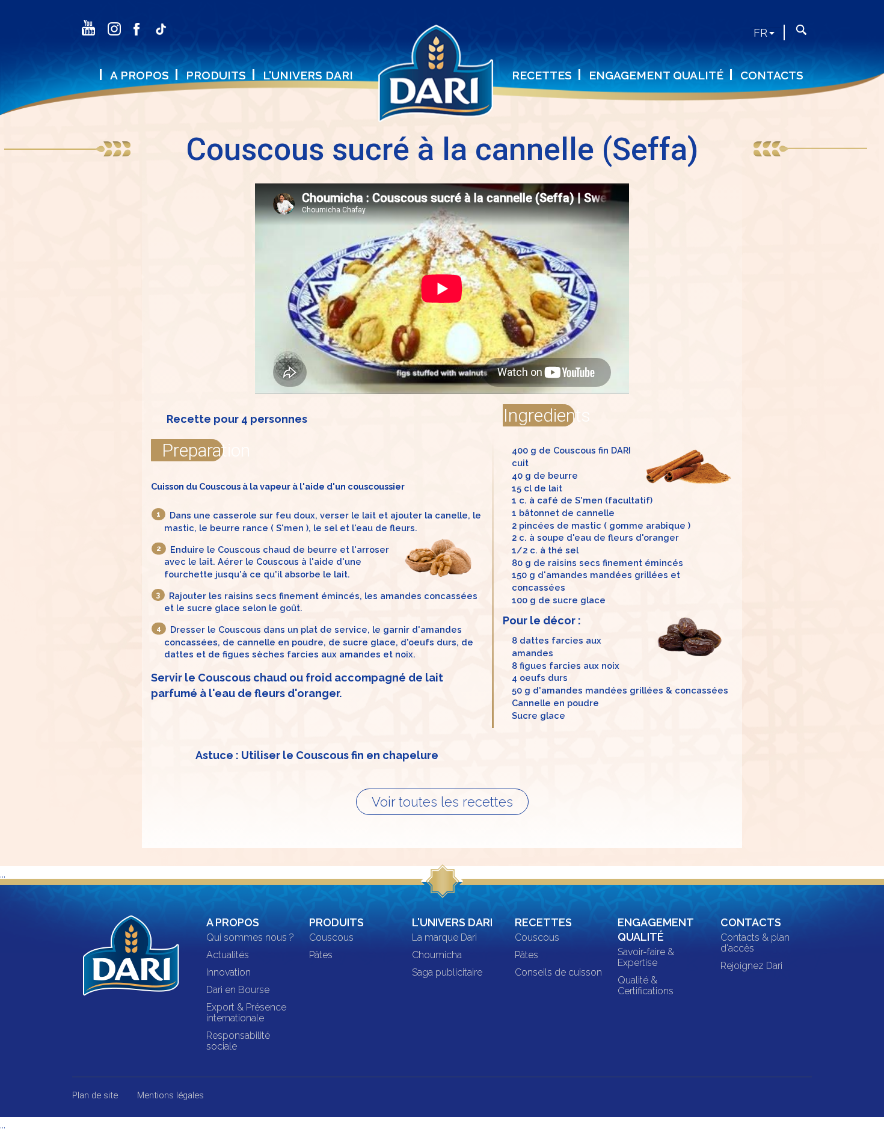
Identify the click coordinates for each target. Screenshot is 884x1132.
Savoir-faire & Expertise (646, 957)
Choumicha (437, 955)
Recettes (542, 75)
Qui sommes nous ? (250, 937)
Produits (216, 75)
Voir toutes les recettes (442, 802)
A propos (139, 75)
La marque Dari (444, 937)
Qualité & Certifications (646, 986)
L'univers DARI (308, 75)
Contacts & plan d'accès (755, 943)
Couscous (331, 937)
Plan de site (95, 1095)
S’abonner (181, 47)
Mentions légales (170, 1095)
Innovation (228, 972)
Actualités (227, 955)
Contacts (771, 75)
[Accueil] (442, 81)
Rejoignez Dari (751, 966)
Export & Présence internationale (246, 1013)
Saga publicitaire (447, 972)
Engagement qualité (656, 75)
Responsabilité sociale (238, 1041)
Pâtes (321, 955)
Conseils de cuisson (558, 972)
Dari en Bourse (237, 990)
